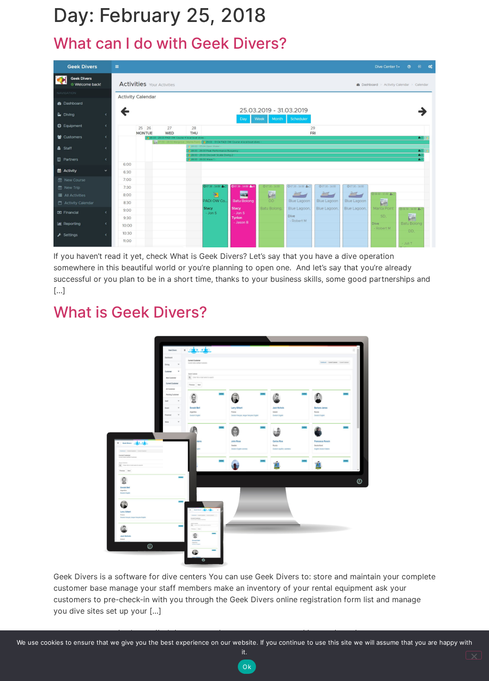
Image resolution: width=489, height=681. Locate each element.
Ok (247, 666)
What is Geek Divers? (130, 312)
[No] (474, 655)
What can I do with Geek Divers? (170, 43)
